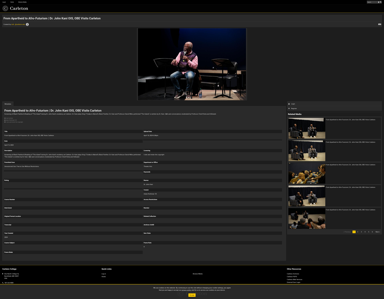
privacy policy (186, 290)
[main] (192, 139)
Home (12, 2)
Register (294, 108)
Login (293, 104)
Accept (192, 295)
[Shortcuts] (379, 24)
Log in (4, 2)
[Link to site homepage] (15, 8)
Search (380, 2)
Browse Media (22, 2)
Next (378, 232)
